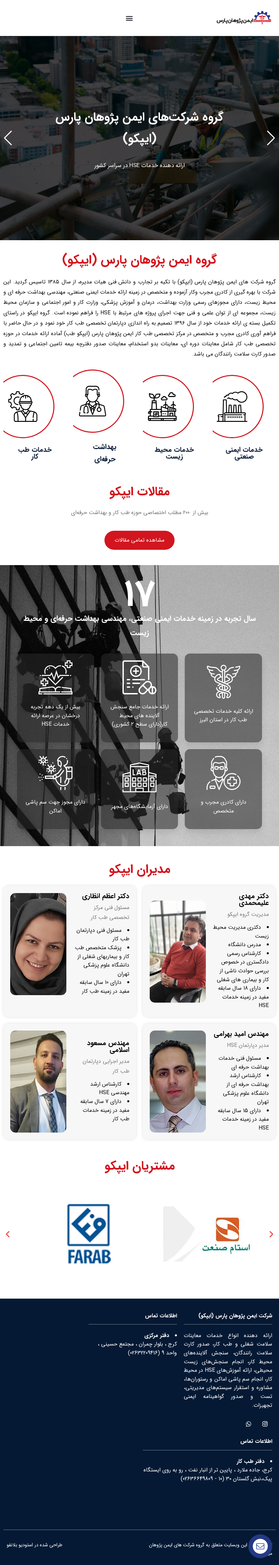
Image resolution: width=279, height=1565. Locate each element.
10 (220, 1479)
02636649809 (198, 1479)
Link (274, 40)
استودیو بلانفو (20, 1545)
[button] (129, 17)
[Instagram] (265, 1423)
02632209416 (144, 1353)
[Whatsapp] (248, 1423)
